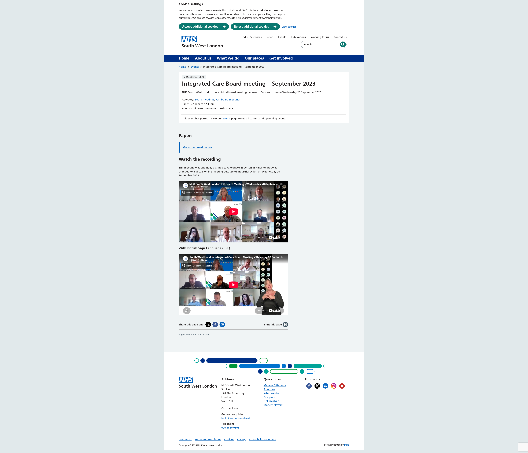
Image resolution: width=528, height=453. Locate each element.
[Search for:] (320, 44)
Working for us (320, 37)
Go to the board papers (197, 147)
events (226, 118)
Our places (254, 58)
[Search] (343, 44)
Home (184, 58)
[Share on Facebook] (215, 324)
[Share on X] (208, 324)
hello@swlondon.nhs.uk (236, 418)
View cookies (289, 26)
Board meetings (204, 99)
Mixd (346, 444)
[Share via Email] (222, 324)
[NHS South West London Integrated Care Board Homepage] (202, 41)
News (269, 37)
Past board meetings (227, 99)
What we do (228, 58)
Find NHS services (251, 37)
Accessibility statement (262, 439)
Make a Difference (275, 385)
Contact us (340, 37)
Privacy (241, 439)
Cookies (229, 439)
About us (203, 58)
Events (282, 37)
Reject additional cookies (251, 26)
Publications (298, 37)
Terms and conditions (208, 439)
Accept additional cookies (200, 26)
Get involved (281, 58)
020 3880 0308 (230, 427)
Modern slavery (273, 405)
